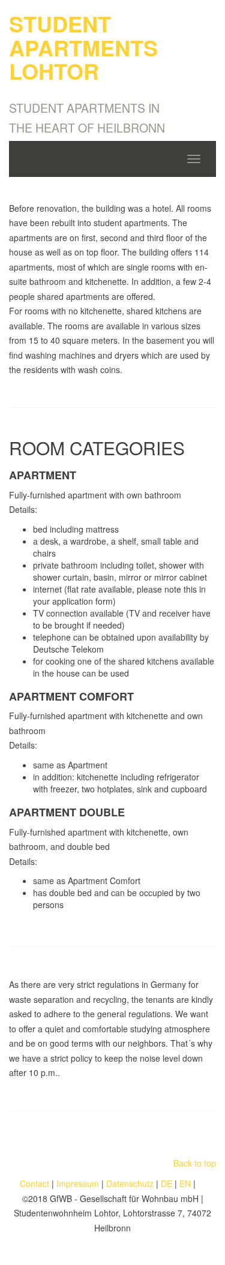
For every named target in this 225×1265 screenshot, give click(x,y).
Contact (34, 1183)
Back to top (194, 1163)
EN (185, 1183)
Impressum (77, 1183)
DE (166, 1183)
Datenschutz (130, 1183)
